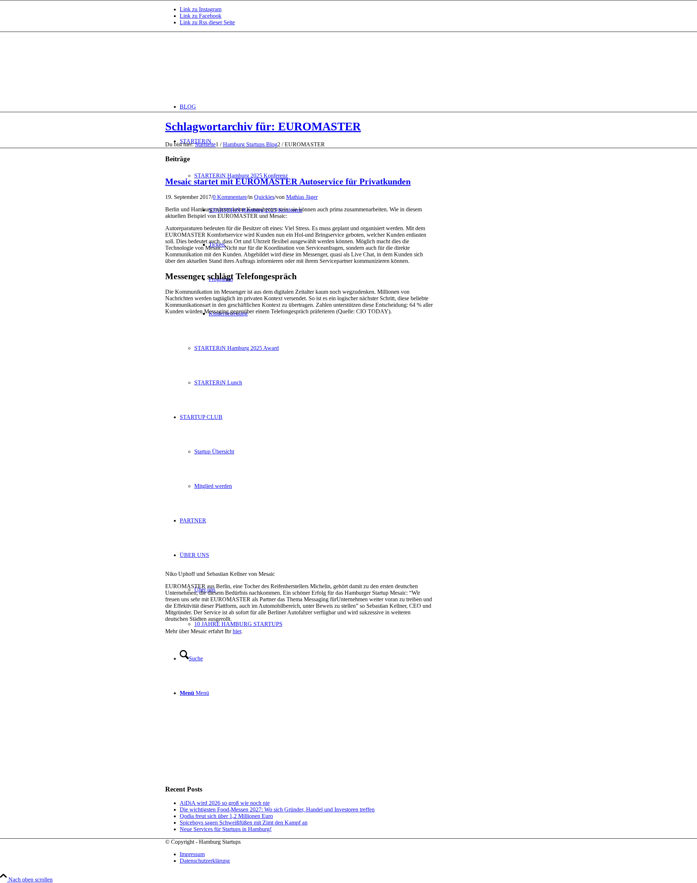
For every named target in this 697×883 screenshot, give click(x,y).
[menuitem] (356, 106)
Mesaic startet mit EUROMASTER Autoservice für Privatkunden (288, 181)
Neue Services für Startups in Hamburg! (226, 829)
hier (237, 631)
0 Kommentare (230, 197)
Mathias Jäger (302, 197)
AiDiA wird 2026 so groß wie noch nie (225, 803)
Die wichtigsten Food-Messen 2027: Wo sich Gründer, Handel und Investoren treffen (277, 809)
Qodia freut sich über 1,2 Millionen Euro (226, 816)
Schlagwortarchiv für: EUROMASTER (263, 126)
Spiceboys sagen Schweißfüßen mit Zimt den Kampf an (243, 822)
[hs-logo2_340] (219, 66)
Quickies (264, 197)
